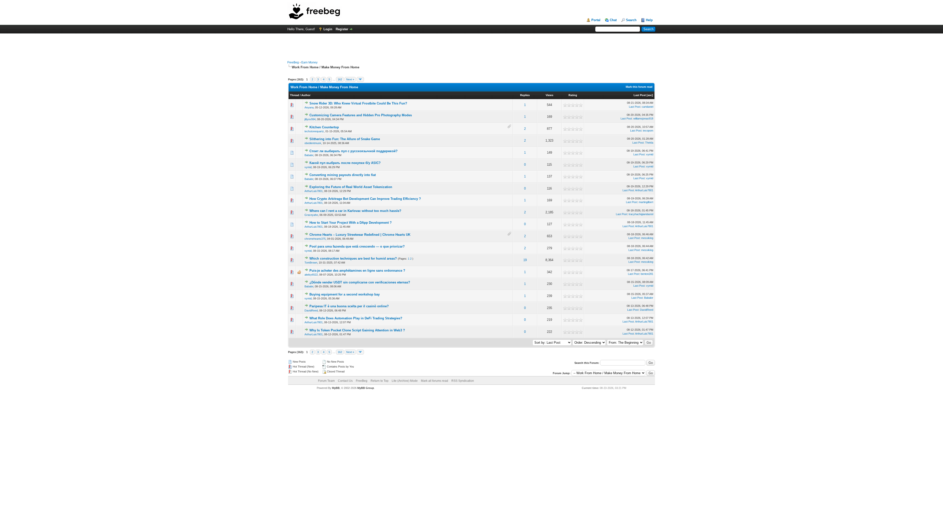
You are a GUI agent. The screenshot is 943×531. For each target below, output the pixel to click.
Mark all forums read (434, 381)
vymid (649, 154)
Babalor (309, 155)
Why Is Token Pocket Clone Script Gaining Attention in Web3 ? (357, 330)
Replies (525, 95)
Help (649, 20)
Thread (294, 95)
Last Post (640, 95)
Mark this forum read (639, 86)
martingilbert (646, 202)
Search (631, 20)
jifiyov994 (310, 119)
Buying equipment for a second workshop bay (344, 294)
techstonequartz (314, 131)
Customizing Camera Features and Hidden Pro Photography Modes (360, 115)
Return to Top (379, 381)
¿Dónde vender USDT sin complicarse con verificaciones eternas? (359, 282)
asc (650, 95)
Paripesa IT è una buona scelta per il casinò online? (349, 306)
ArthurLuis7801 (314, 191)
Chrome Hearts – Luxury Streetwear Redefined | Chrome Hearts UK (359, 234)
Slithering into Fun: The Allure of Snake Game (344, 139)
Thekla (649, 142)
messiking (647, 237)
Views (549, 95)
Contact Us (345, 381)
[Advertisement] (471, 44)
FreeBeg (293, 62)
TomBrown (311, 262)
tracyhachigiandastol (641, 214)
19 (525, 260)
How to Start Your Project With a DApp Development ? (350, 222)
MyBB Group (365, 387)
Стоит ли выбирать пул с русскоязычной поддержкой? (353, 151)
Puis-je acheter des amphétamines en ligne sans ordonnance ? (357, 270)
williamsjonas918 (643, 118)
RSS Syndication (462, 381)
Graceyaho (311, 214)
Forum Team (326, 381)
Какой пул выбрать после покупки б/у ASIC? (345, 163)
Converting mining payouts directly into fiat (342, 175)
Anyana (309, 107)
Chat (613, 20)
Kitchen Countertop (324, 127)
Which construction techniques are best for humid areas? (353, 258)
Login (327, 29)
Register (342, 29)
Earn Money (309, 62)
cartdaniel (647, 106)
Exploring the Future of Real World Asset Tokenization (350, 187)
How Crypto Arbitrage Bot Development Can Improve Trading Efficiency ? (365, 199)
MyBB (336, 387)
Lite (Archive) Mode (405, 381)
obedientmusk (313, 143)
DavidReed (311, 310)
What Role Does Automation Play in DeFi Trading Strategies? (355, 318)
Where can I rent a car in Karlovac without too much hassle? (355, 211)
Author (305, 95)
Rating (573, 95)
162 (340, 79)
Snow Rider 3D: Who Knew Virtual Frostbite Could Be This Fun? (358, 103)
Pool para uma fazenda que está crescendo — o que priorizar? (357, 246)
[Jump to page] (360, 79)
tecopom (648, 130)
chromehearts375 (315, 238)
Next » (350, 79)
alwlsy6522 (311, 274)
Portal (595, 20)
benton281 (647, 273)
